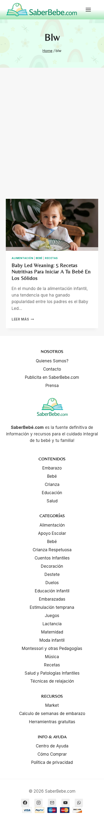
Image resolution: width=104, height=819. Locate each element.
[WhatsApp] (79, 803)
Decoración (52, 566)
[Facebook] (25, 803)
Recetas (51, 258)
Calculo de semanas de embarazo (52, 713)
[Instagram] (38, 803)
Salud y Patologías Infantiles (52, 673)
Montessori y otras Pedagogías (52, 648)
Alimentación (22, 258)
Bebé (39, 258)
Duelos (52, 582)
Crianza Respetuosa (52, 549)
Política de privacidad (52, 762)
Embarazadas (52, 599)
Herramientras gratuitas (52, 721)
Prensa (52, 385)
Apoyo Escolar (52, 533)
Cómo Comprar (52, 754)
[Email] (52, 803)
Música (52, 656)
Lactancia (52, 623)
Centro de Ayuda (52, 746)
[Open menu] (90, 9)
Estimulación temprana (52, 607)
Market (52, 705)
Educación (52, 492)
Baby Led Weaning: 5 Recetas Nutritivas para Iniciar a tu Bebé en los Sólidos (51, 271)
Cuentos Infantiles (52, 558)
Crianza (52, 484)
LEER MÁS (23, 319)
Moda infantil (52, 640)
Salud (52, 501)
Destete (52, 574)
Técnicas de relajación (52, 681)
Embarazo (52, 468)
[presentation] (52, 225)
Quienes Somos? (52, 360)
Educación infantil (52, 590)
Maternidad (52, 632)
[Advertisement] (52, 139)
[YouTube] (65, 803)
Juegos (52, 615)
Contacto (52, 369)
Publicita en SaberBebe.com (52, 377)
